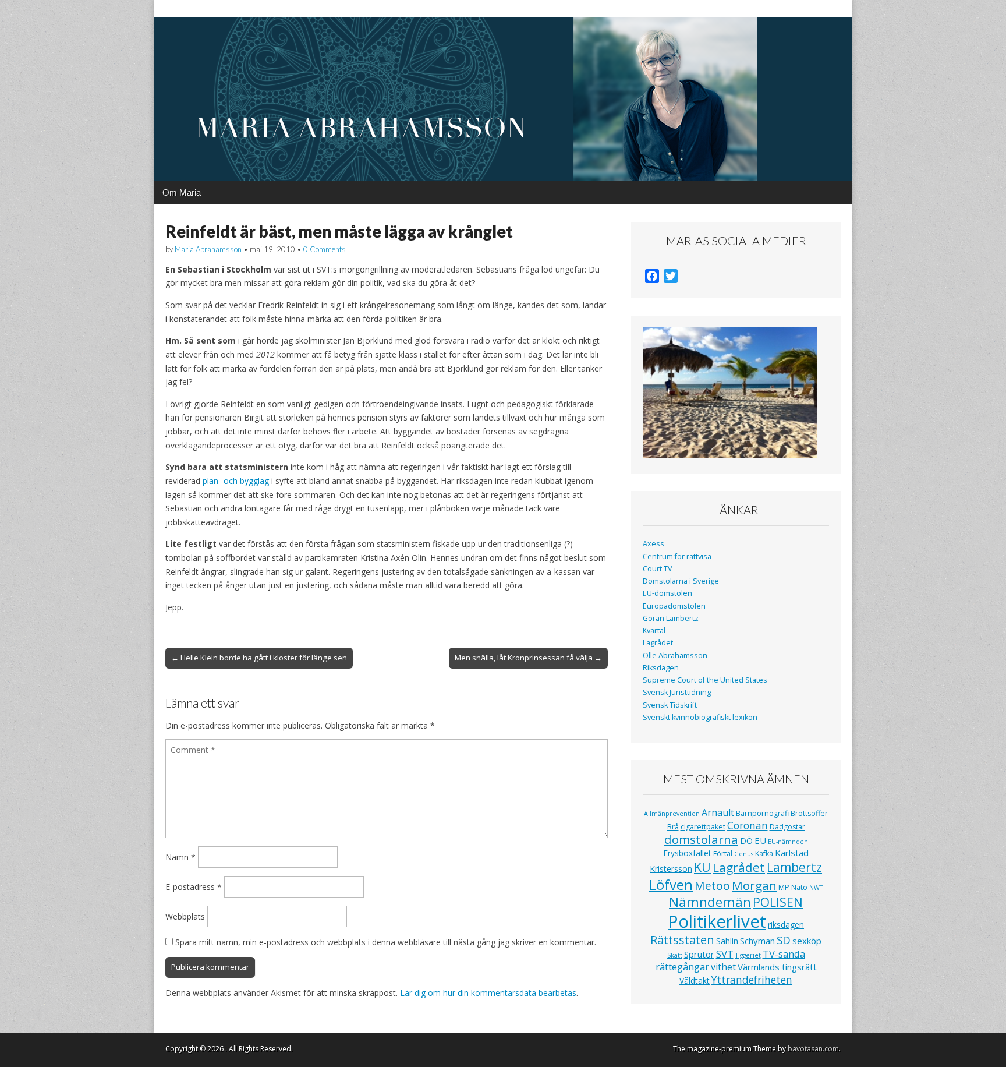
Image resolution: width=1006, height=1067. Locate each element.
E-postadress (193, 886)
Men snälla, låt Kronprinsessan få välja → (528, 657)
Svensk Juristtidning (677, 692)
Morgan (754, 885)
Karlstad (792, 852)
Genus (743, 854)
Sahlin (727, 940)
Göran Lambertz (671, 618)
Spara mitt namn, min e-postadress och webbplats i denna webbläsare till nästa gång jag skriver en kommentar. (385, 942)
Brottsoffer (809, 813)
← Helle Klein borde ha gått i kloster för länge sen (259, 657)
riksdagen (786, 924)
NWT (816, 888)
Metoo (712, 885)
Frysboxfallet (687, 852)
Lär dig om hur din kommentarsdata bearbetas (488, 992)
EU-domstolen (667, 593)
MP (783, 887)
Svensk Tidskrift (670, 705)
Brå (673, 827)
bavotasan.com (813, 1049)
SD (784, 939)
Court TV (657, 569)
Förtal (722, 853)
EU (760, 840)
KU (702, 866)
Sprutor (699, 954)
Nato (799, 887)
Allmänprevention (672, 814)
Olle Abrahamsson (675, 655)
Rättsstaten (682, 940)
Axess (653, 544)
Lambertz (794, 867)
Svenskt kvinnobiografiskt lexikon (700, 717)
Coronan (747, 825)
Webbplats (185, 916)
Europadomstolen (674, 606)
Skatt (674, 955)
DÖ (746, 840)
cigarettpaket (703, 827)
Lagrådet (658, 643)
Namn (180, 857)
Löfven (671, 884)
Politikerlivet (717, 921)
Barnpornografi (762, 813)
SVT (725, 953)
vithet (723, 966)
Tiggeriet (748, 955)
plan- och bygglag (236, 480)
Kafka (764, 853)
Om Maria (181, 192)
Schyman (757, 940)
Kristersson (671, 868)
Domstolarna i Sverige (681, 581)
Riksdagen (661, 668)
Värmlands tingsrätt (777, 967)
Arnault (718, 812)
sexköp (806, 940)
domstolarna (701, 839)
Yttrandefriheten (751, 980)
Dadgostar (787, 827)
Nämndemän (710, 902)
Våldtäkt (694, 980)
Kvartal (654, 630)
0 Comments (324, 249)
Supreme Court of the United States (705, 680)
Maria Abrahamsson (208, 249)
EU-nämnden (788, 842)
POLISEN (778, 902)
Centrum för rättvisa (677, 556)
